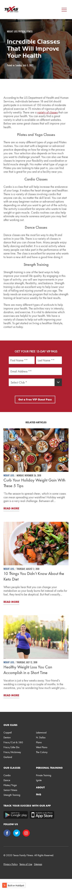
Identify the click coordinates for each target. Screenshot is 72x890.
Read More (11, 508)
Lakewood (41, 732)
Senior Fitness (10, 790)
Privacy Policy (10, 864)
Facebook (7, 833)
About (40, 787)
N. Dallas (40, 737)
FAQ (38, 794)
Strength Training (11, 795)
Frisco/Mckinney (12, 752)
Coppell (7, 732)
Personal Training (49, 768)
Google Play (15, 815)
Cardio (7, 775)
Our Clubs (10, 725)
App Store (42, 815)
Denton (7, 737)
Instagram (27, 833)
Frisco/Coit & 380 (13, 742)
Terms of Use (25, 864)
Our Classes (11, 768)
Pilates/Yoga (10, 785)
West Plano (41, 747)
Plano (39, 742)
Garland (7, 757)
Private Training (43, 775)
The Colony (42, 752)
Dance (6, 780)
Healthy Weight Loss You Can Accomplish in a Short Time (27, 669)
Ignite (39, 780)
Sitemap (38, 864)
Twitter (17, 833)
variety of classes (47, 112)
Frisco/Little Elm (11, 747)
